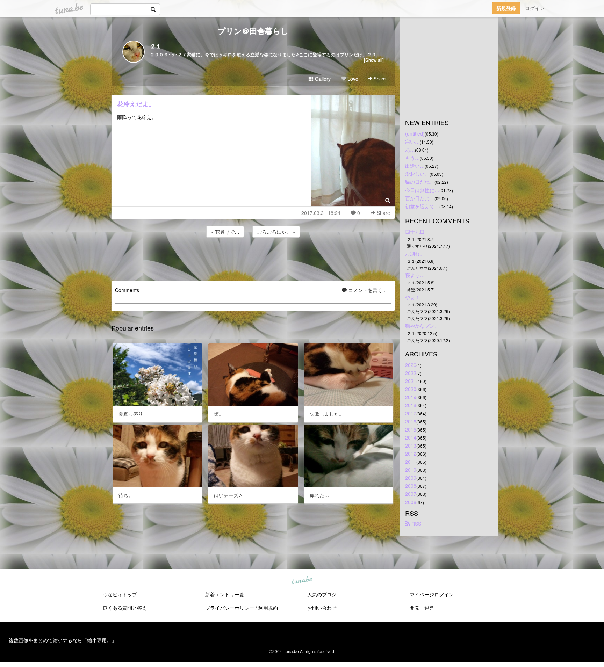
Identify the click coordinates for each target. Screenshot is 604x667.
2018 (410, 404)
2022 (410, 372)
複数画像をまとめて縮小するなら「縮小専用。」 (62, 640)
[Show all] (374, 60)
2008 (410, 485)
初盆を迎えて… (422, 206)
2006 (410, 502)
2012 (410, 453)
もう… (412, 157)
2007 (410, 493)
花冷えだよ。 (136, 103)
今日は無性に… (422, 190)
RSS (415, 523)
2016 (410, 421)
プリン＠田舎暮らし (253, 30)
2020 (410, 388)
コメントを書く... (367, 290)
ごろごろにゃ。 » (276, 231)
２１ (155, 46)
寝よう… (415, 274)
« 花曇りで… (225, 231)
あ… (410, 149)
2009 (410, 477)
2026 (410, 364)
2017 (410, 413)
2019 (410, 396)
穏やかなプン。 (422, 325)
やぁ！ (412, 296)
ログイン (535, 8)
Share (379, 78)
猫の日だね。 (419, 181)
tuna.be (301, 580)
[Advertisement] (253, 258)
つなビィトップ (120, 594)
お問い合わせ (322, 607)
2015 (410, 429)
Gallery (322, 78)
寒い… (412, 141)
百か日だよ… (419, 198)
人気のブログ (322, 594)
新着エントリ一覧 (224, 594)
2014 (410, 437)
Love (352, 78)
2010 (410, 469)
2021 (410, 380)
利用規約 (268, 607)
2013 (410, 445)
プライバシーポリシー (229, 607)
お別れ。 (415, 253)
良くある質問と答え (125, 607)
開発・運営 (422, 607)
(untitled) (415, 133)
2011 (410, 461)
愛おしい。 (417, 173)
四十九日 (415, 231)
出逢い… (415, 165)
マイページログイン (432, 594)
